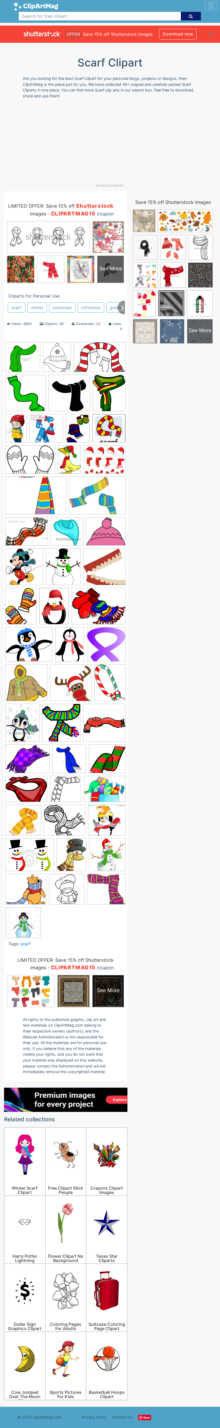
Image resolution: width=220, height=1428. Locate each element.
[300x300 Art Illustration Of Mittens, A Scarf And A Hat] (46, 430)
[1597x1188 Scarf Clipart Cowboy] (26, 791)
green (115, 307)
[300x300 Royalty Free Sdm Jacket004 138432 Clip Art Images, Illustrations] (26, 685)
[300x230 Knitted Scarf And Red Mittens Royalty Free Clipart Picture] (98, 608)
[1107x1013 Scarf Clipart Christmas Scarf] (107, 761)
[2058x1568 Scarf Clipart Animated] (27, 761)
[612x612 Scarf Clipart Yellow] (23, 822)
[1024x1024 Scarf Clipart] (104, 725)
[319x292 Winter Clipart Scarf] (106, 891)
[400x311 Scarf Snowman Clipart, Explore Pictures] (30, 857)
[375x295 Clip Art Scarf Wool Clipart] (27, 534)
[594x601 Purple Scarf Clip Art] (106, 646)
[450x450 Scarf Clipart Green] (23, 359)
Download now (178, 34)
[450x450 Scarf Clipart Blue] (69, 761)
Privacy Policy (94, 1417)
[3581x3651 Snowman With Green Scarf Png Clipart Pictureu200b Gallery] (107, 857)
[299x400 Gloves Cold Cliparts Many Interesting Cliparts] (21, 608)
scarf (16, 307)
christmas (91, 307)
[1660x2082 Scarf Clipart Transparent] (109, 395)
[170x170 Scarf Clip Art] (70, 685)
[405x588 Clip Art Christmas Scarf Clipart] (69, 462)
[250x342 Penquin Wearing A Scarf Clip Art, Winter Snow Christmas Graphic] (70, 646)
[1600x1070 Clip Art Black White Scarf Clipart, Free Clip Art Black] (30, 462)
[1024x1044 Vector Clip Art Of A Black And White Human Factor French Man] (66, 892)
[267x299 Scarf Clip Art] (61, 725)
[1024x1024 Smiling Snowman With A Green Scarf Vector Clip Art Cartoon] (23, 924)
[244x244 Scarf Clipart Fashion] (65, 791)
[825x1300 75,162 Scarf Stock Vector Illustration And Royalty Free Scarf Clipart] (16, 430)
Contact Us (122, 1417)
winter (37, 307)
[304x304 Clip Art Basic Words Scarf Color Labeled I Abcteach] (109, 430)
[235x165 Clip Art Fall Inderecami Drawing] (36, 498)
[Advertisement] (112, 143)
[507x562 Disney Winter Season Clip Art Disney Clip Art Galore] (24, 569)
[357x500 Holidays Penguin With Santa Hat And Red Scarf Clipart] (54, 608)
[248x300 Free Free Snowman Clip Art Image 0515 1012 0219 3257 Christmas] (63, 569)
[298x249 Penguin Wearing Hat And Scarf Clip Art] (29, 646)
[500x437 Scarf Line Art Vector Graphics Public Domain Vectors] (64, 823)
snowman (62, 307)
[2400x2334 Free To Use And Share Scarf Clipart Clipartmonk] (104, 569)
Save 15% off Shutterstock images (173, 202)
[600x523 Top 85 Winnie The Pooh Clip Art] (26, 892)
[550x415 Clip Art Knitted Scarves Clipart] (97, 498)
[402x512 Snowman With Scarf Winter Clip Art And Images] (71, 857)
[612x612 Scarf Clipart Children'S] (69, 395)
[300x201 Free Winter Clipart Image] (99, 359)
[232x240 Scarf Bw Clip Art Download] (25, 395)
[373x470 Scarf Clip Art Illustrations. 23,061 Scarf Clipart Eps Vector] (22, 725)
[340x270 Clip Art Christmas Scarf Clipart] (104, 462)
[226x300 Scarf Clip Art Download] (110, 684)
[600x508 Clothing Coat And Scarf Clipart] (105, 533)
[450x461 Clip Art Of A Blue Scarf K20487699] (67, 533)
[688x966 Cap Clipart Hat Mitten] (77, 430)
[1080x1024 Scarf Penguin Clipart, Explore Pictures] (106, 822)
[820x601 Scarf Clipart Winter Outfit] (104, 791)
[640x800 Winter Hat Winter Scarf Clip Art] (57, 359)
